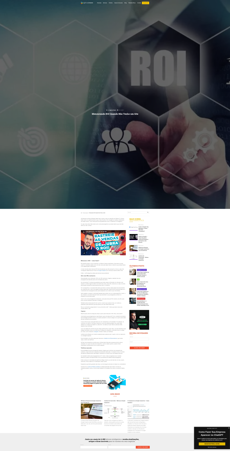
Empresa (99, 2)
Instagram (96, 331)
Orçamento (145, 2)
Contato (139, 2)
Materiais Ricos (131, 2)
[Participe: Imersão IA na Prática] (139, 319)
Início (81, 212)
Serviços (105, 2)
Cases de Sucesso (118, 2)
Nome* (131, 336)
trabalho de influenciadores (110, 338)
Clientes (110, 2)
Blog (125, 2)
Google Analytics (102, 270)
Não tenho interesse (212, 447)
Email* (131, 341)
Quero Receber (139, 348)
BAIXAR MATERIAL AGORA (212, 444)
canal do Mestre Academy (94, 366)
